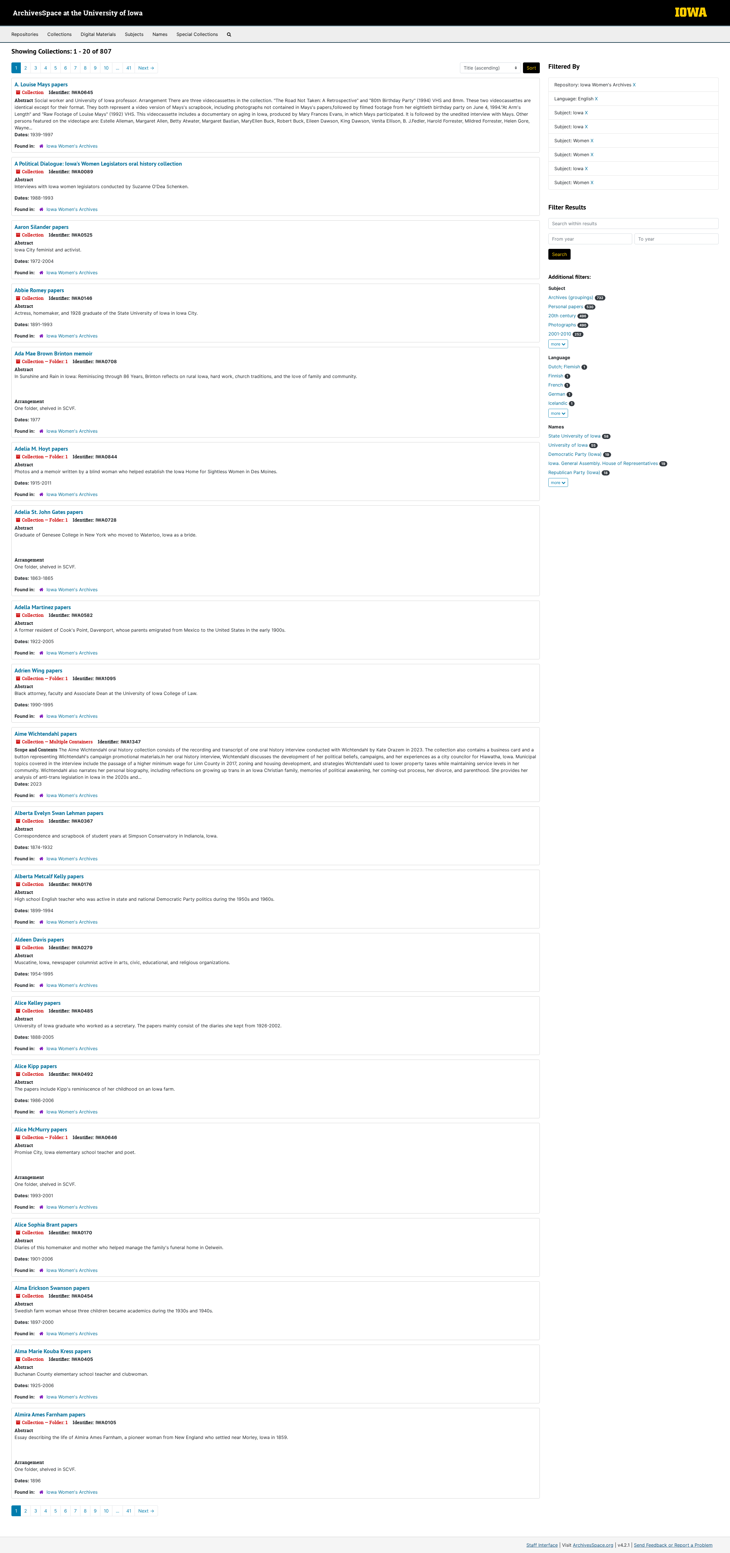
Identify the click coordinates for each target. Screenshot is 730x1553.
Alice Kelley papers (37, 1003)
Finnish (558, 376)
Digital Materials (98, 34)
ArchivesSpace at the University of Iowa (78, 13)
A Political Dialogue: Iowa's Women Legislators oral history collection (98, 163)
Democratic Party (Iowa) (578, 454)
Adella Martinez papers (43, 607)
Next (146, 68)
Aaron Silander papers (41, 227)
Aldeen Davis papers (39, 939)
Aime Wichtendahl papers (46, 733)
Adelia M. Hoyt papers (41, 448)
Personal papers (570, 306)
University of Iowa (572, 445)
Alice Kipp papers (36, 1066)
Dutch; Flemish (566, 366)
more (556, 344)
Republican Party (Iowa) (578, 472)
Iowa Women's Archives (72, 146)
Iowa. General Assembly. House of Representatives (606, 463)
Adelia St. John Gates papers (49, 512)
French (558, 385)
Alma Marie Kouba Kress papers (53, 1351)
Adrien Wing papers (38, 670)
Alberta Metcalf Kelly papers (49, 876)
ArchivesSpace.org (593, 1545)
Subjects (134, 34)
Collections (59, 34)
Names (160, 34)
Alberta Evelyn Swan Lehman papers (59, 813)
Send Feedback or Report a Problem (673, 1545)
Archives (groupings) (575, 297)
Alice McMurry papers (41, 1129)
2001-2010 (564, 334)
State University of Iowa (578, 436)
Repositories (24, 34)
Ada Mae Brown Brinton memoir (53, 353)
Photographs (567, 325)
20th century (567, 315)
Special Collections (197, 34)
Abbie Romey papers (39, 290)
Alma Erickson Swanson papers (52, 1288)
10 (106, 68)
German (559, 394)
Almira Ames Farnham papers (50, 1414)
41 (128, 68)
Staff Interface (542, 1545)
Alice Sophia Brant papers (46, 1224)
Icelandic (560, 403)
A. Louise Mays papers (41, 84)
